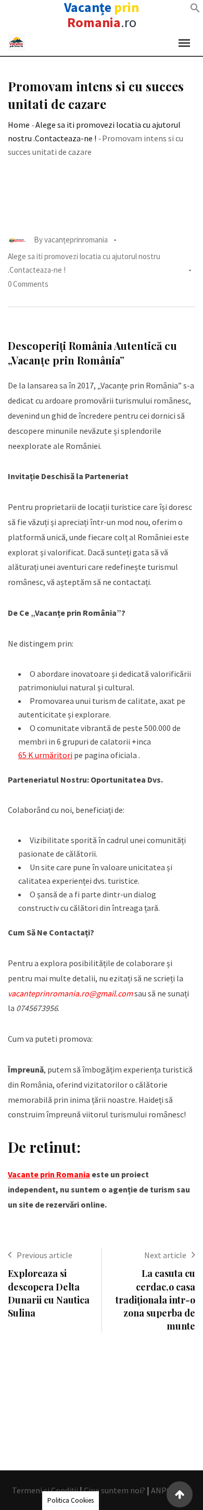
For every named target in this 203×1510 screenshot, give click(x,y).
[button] (195, 8)
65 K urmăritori (45, 755)
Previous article (44, 1255)
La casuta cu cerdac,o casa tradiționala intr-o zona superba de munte (155, 1299)
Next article (165, 1255)
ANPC (161, 1490)
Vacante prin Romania (49, 1174)
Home (19, 124)
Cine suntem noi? (114, 1490)
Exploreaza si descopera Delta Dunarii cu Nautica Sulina (49, 1293)
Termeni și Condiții (45, 1490)
